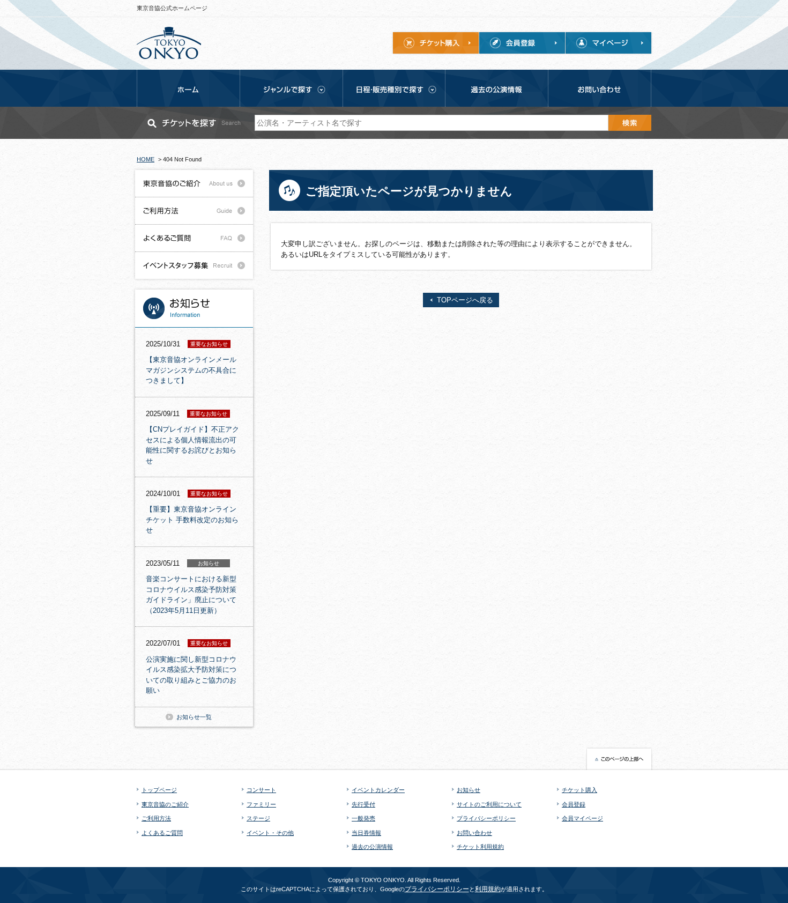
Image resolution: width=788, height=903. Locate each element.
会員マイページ (582, 818)
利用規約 (488, 889)
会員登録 (573, 804)
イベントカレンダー (378, 790)
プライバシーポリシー (486, 818)
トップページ (159, 790)
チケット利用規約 (480, 846)
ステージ (258, 818)
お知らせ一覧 (194, 717)
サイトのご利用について (489, 804)
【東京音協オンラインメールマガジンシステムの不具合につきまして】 (191, 370)
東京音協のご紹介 (165, 804)
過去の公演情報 (372, 846)
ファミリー (261, 804)
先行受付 (363, 804)
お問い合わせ (474, 833)
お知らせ (468, 790)
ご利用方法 (156, 818)
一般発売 (363, 818)
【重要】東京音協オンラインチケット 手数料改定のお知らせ (192, 519)
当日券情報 (366, 833)
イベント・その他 (270, 833)
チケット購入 (579, 790)
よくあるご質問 (162, 833)
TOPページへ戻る (465, 300)
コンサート (261, 790)
